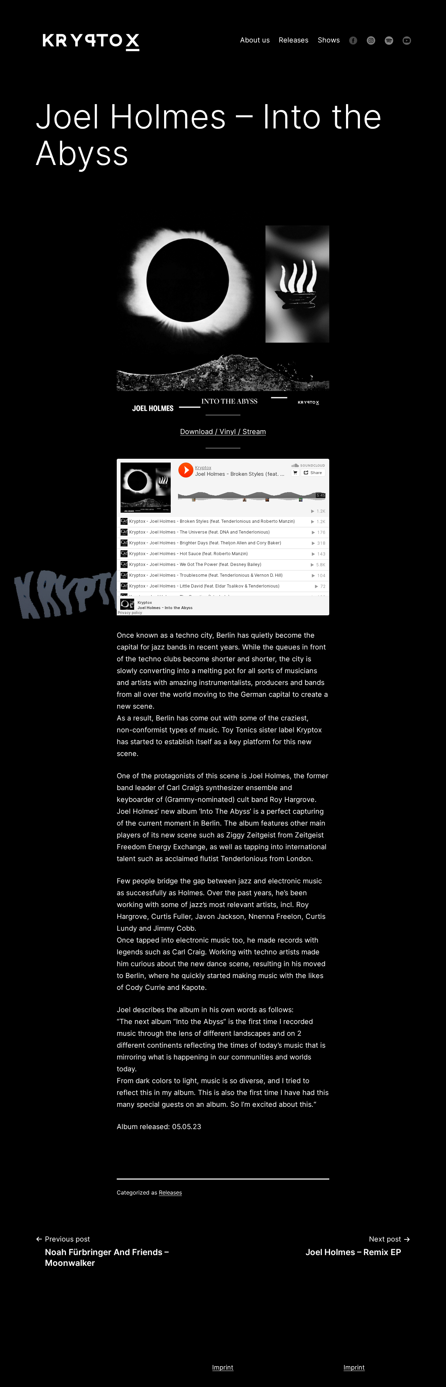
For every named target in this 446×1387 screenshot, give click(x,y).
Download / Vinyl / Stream (223, 431)
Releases (293, 40)
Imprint (222, 1367)
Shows (329, 40)
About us (255, 40)
